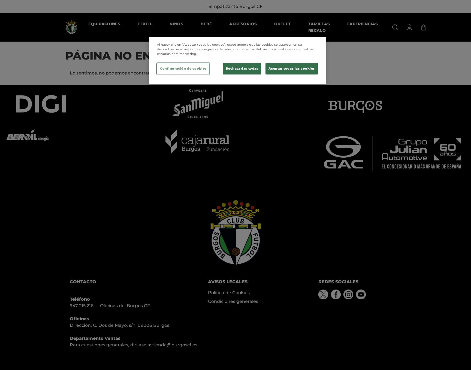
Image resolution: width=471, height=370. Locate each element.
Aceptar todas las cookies (291, 68)
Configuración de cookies (183, 68)
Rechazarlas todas (242, 68)
